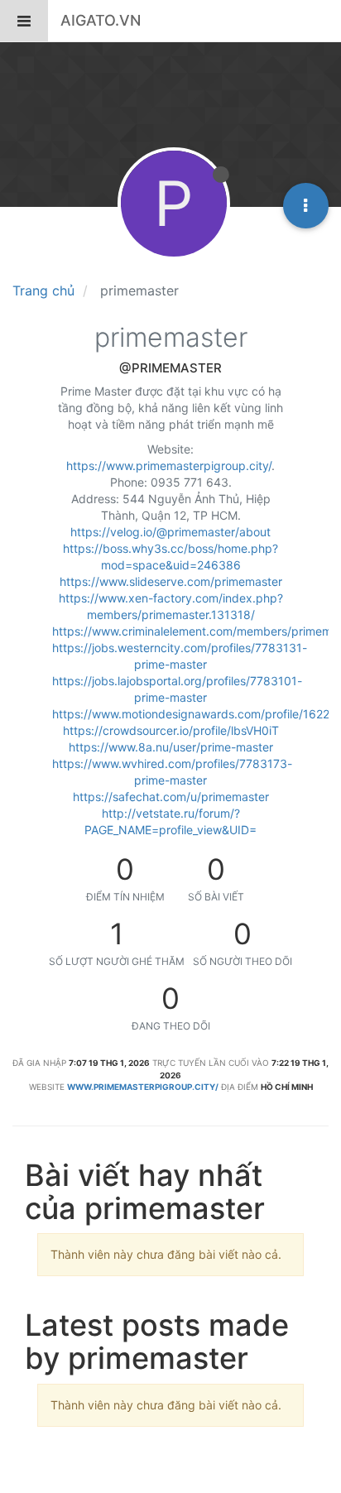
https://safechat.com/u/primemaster (171, 797)
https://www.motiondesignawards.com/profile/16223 (194, 714)
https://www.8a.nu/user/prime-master (171, 747)
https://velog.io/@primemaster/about (170, 532)
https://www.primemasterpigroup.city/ (168, 465)
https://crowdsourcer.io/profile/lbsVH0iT (171, 730)
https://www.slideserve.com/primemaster (171, 581)
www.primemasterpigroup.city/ (143, 1087)
